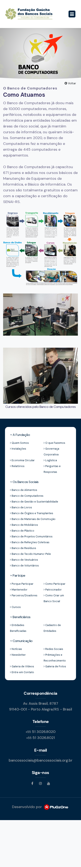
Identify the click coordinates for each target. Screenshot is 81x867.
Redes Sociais (54, 649)
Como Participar (55, 584)
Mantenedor (19, 589)
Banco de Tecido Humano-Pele (31, 554)
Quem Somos (20, 443)
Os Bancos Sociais (25, 482)
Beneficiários (21, 617)
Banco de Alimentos (24, 490)
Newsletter (18, 655)
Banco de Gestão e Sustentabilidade (34, 501)
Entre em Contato (22, 672)
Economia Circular (23, 460)
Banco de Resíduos (23, 548)
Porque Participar (22, 584)
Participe (18, 575)
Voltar (71, 83)
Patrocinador (53, 589)
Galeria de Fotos (55, 666)
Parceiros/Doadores (24, 595)
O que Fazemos (55, 443)
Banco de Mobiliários (24, 525)
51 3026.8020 (40, 731)
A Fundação (21, 435)
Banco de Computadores (27, 496)
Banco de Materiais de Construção (33, 519)
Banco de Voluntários (25, 565)
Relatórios (18, 466)
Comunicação (22, 641)
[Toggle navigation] (72, 14)
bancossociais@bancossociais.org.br (40, 760)
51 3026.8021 (40, 737)
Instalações (18, 448)
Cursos (16, 607)
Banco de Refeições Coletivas (30, 542)
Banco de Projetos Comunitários (32, 536)
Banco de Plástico (22, 530)
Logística (51, 460)
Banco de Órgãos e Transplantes (32, 513)
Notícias (16, 649)
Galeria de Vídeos (22, 666)
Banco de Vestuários (24, 559)
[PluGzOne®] (56, 806)
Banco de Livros (21, 507)
